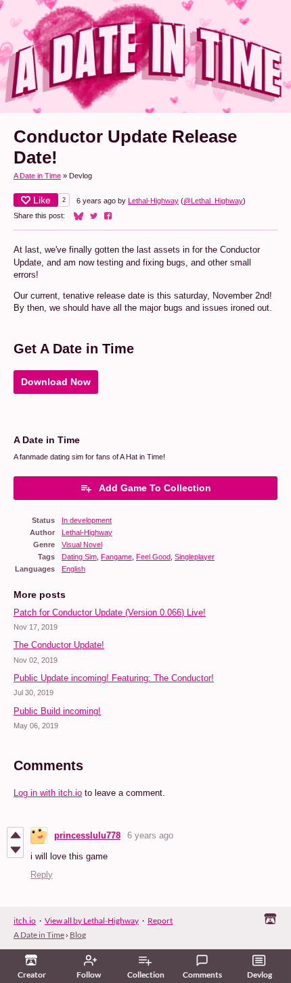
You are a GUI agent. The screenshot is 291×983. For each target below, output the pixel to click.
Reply (41, 874)
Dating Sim (79, 557)
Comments (202, 974)
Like (42, 200)
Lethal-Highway (153, 201)
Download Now (56, 381)
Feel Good (153, 557)
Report (160, 920)
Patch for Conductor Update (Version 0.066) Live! (110, 612)
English (73, 569)
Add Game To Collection (155, 487)
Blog (78, 935)
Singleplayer (195, 557)
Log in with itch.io (48, 793)
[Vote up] (15, 835)
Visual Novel (82, 544)
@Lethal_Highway (213, 201)
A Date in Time (37, 176)
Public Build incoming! (57, 711)
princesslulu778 (87, 835)
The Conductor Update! (59, 645)
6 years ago (150, 835)
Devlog (259, 974)
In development (87, 520)
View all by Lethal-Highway (92, 920)
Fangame (116, 557)
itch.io (25, 920)
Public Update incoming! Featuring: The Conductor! (114, 678)
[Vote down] (15, 849)
